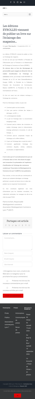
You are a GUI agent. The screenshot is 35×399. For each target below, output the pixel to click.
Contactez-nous (27, 384)
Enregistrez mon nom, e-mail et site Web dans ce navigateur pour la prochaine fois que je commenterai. (16, 274)
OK (17, 395)
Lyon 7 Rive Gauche (10, 46)
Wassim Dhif (23, 386)
